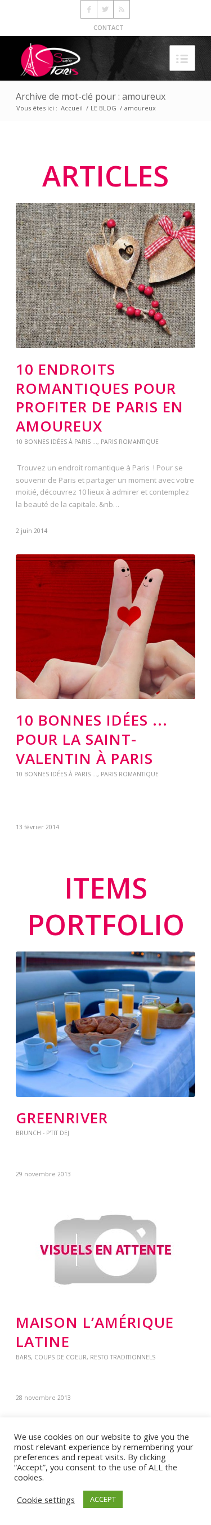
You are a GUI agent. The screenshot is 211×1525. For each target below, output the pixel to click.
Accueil (72, 108)
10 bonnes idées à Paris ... (56, 442)
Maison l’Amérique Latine (95, 1331)
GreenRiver (62, 1118)
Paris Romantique (130, 442)
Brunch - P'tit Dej (42, 1133)
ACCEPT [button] (103, 1499)
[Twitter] (105, 9)
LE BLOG (103, 108)
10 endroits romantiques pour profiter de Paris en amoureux (99, 397)
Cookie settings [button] (46, 1500)
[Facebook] (89, 9)
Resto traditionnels (122, 1357)
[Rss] (121, 9)
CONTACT (108, 27)
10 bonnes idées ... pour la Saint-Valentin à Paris (92, 739)
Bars (23, 1357)
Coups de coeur (60, 1357)
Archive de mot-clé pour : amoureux (90, 96)
